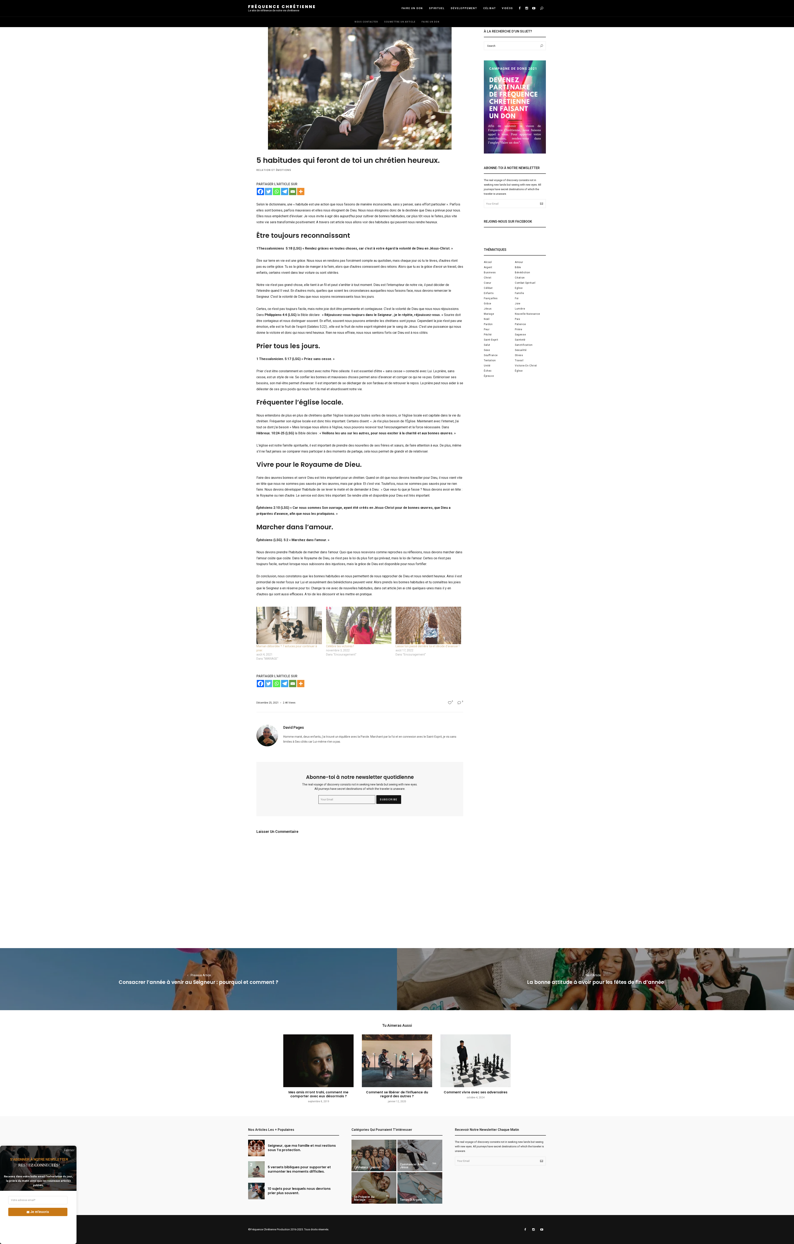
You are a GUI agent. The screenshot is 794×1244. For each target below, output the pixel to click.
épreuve (489, 376)
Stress (519, 355)
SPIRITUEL (437, 8)
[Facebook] (260, 191)
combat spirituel (525, 282)
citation (520, 277)
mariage (489, 313)
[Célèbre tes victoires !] (359, 625)
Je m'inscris (39, 1212)
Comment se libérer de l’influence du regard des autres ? (397, 1094)
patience (520, 324)
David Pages (293, 727)
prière (518, 329)
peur (486, 329)
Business (490, 272)
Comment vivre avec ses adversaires (475, 1092)
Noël (486, 319)
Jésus (488, 308)
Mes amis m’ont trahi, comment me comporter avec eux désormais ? (318, 1094)
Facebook (519, 8)
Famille (519, 293)
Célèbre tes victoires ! (340, 646)
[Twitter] (268, 191)
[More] (300, 191)
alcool (488, 262)
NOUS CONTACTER (366, 22)
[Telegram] (284, 191)
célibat (488, 288)
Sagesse (520, 334)
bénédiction (522, 272)
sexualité (520, 350)
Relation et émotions (273, 170)
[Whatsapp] (276, 191)
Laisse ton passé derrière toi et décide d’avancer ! (427, 646)
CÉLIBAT (489, 8)
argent (488, 267)
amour (519, 262)
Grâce (487, 303)
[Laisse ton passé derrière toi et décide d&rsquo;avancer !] (428, 625)
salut (487, 344)
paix (517, 319)
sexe (487, 350)
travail (519, 360)
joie (517, 303)
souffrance (491, 355)
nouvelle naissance (527, 313)
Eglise (519, 288)
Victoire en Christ (526, 365)
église (519, 370)
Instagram (526, 8)
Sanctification (523, 344)
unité (487, 365)
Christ (487, 277)
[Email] (292, 191)
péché (488, 334)
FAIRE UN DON (412, 8)
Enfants (489, 293)
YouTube (533, 8)
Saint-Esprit (491, 339)
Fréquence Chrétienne (282, 6)
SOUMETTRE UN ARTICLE (399, 22)
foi (517, 298)
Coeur (487, 282)
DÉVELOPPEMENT (464, 8)
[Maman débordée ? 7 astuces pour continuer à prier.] (289, 625)
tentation (490, 360)
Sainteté (520, 339)
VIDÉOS (507, 8)
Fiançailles (491, 298)
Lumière (520, 308)
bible (518, 267)
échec (488, 370)
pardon (488, 324)
